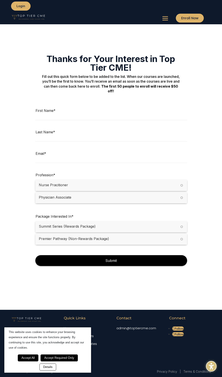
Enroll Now (189, 18)
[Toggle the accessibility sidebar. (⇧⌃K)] (211, 366)
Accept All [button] (28, 357)
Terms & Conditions (197, 371)
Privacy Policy (167, 371)
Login (20, 6)
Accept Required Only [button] (59, 357)
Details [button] (47, 367)
